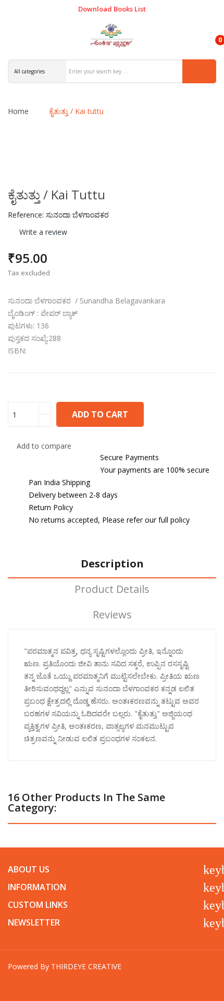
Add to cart (100, 414)
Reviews (112, 615)
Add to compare (44, 446)
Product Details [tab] (112, 589)
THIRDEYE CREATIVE (86, 966)
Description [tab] (112, 564)
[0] (211, 35)
